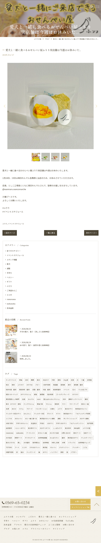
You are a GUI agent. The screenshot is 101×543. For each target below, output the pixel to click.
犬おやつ (50, 423)
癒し (19, 443)
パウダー (74, 452)
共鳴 (63, 443)
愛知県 (63, 385)
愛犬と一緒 (85, 404)
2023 (26, 380)
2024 (64, 399)
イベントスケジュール (16, 223)
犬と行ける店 (54, 433)
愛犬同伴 (68, 428)
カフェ (21, 409)
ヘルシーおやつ (20, 428)
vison (39, 399)
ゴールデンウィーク (62, 394)
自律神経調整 (42, 438)
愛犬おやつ (68, 409)
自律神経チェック (84, 443)
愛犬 (8, 264)
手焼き (42, 423)
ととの (9, 295)
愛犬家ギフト (32, 428)
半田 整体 (46, 390)
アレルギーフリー (87, 438)
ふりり (4, 223)
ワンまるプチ (82, 390)
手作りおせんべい (22, 423)
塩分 (22, 452)
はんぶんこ (27, 414)
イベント (66, 390)
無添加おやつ (68, 414)
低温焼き (34, 423)
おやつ (45, 452)
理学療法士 (36, 443)
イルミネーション (41, 409)
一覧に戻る (50, 232)
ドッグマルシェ (29, 404)
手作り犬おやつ (61, 423)
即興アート (18, 438)
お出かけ (46, 380)
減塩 (35, 394)
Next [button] (96, 106)
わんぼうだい (54, 438)
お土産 (66, 380)
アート (17, 447)
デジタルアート (30, 438)
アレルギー (76, 447)
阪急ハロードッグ (12, 394)
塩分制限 (50, 394)
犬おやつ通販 (84, 419)
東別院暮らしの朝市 (12, 399)
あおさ (14, 409)
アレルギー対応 (39, 414)
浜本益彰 (10, 308)
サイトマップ (59, 528)
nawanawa (11, 299)
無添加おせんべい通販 (47, 419)
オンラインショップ (70, 419)
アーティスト (30, 433)
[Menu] (97, 6)
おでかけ (75, 394)
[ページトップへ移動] (96, 504)
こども (85, 447)
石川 (73, 390)
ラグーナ (30, 409)
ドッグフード (31, 452)
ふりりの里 (86, 428)
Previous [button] (4, 106)
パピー (37, 385)
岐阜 (13, 385)
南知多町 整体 (24, 390)
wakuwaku (11, 303)
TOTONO (9, 447)
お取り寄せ (9, 423)
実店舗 (55, 385)
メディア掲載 (12, 259)
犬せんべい (18, 419)
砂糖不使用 (9, 452)
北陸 (72, 380)
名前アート (87, 433)
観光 (86, 399)
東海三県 (40, 404)
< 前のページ (9, 232)
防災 (7, 385)
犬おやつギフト (45, 428)
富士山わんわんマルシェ (51, 399)
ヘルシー (10, 277)
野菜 (62, 452)
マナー (64, 404)
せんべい (53, 447)
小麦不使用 (46, 385)
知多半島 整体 (11, 390)
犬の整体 (27, 443)
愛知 (59, 380)
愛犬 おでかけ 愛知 (13, 404)
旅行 (69, 385)
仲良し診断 (55, 443)
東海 (20, 380)
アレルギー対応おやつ (13, 414)
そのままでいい (35, 447)
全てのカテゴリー (14, 251)
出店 (23, 399)
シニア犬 (9, 419)
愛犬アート (77, 433)
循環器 (42, 394)
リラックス (71, 443)
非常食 (89, 380)
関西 (32, 380)
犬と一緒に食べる (31, 419)
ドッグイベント (11, 380)
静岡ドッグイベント (75, 399)
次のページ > (91, 232)
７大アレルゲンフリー (76, 423)
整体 (63, 438)
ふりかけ (21, 385)
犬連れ (52, 409)
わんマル (31, 399)
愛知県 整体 (78, 385)
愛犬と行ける (10, 443)
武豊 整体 (36, 390)
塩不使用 (90, 423)
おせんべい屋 (42, 433)
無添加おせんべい (81, 409)
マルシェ (49, 404)
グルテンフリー (64, 447)
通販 (8, 268)
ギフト (9, 281)
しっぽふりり (57, 428)
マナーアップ (73, 404)
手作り (9, 273)
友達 (7, 409)
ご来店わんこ (12, 290)
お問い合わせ (66, 433)
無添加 (45, 447)
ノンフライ (54, 452)
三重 (82, 380)
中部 (53, 380)
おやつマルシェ (26, 394)
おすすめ (30, 385)
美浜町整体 (57, 390)
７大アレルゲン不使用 (82, 414)
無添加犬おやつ (73, 438)
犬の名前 (9, 438)
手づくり (50, 414)
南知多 (57, 404)
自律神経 (46, 443)
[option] (50, 106)
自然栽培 (9, 428)
